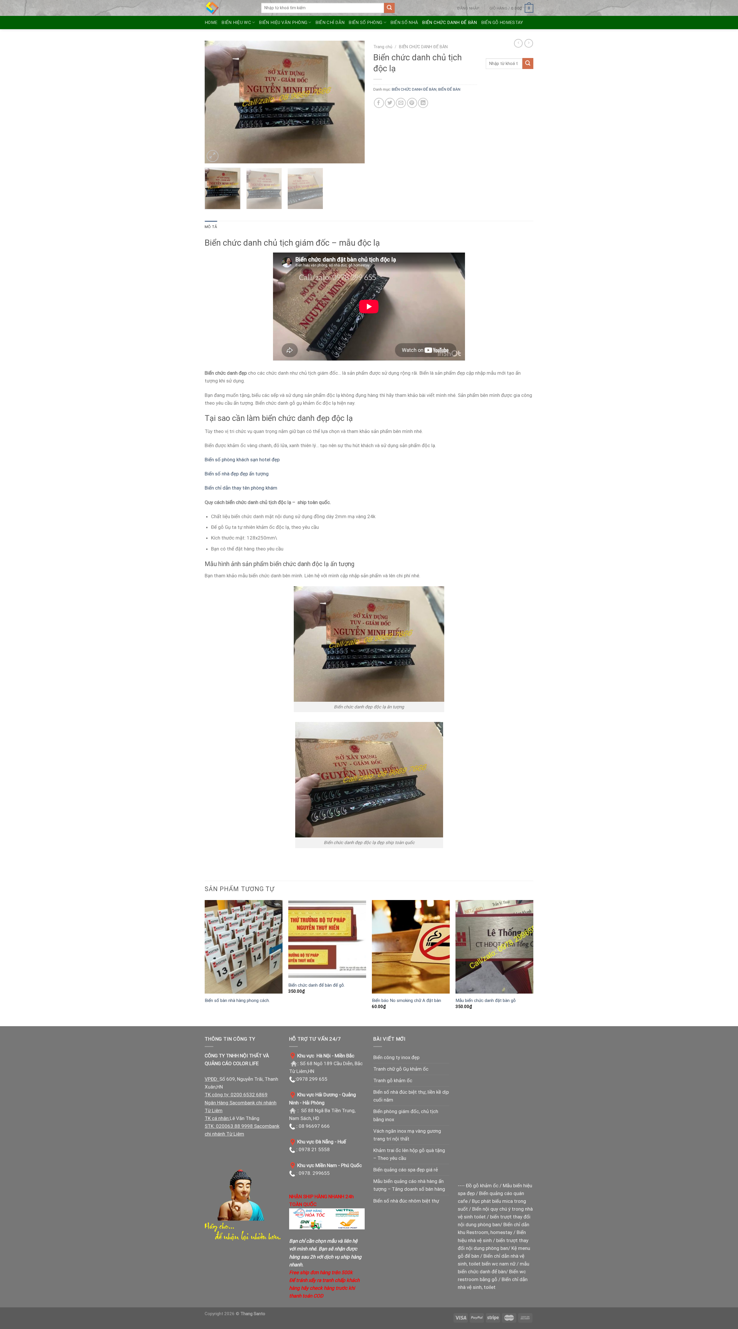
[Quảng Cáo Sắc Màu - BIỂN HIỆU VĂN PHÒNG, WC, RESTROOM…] (229, 8)
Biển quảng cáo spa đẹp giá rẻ (405, 1170)
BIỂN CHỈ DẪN (330, 22)
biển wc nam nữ (498, 1264)
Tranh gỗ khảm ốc (392, 1080)
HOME (211, 22)
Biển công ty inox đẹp (396, 1057)
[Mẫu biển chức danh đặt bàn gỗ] (494, 947)
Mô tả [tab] (211, 226)
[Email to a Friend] (401, 103)
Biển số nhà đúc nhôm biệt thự (406, 1201)
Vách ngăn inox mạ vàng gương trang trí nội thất (407, 1135)
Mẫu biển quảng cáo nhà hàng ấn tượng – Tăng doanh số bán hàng (409, 1185)
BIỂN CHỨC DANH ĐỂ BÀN (449, 22)
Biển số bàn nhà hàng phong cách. (237, 1000)
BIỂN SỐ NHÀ (404, 22)
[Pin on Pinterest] (412, 103)
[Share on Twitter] (390, 103)
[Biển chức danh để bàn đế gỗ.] (327, 939)
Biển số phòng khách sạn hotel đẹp (242, 459)
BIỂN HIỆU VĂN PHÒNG (283, 22)
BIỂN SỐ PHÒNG (365, 22)
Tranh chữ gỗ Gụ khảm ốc (400, 1069)
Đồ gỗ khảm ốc (482, 1185)
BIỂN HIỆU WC (236, 22)
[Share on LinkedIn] (423, 103)
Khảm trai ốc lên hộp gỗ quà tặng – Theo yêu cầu (409, 1154)
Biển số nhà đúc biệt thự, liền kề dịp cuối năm (411, 1096)
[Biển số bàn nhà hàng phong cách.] (244, 947)
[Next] (354, 102)
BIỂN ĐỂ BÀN (449, 89)
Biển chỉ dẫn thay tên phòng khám (241, 488)
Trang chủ (382, 46)
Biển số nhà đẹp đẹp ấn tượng (237, 474)
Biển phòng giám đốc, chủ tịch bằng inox (405, 1115)
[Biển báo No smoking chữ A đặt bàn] (411, 947)
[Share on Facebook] (379, 103)
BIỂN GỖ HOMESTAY (502, 22)
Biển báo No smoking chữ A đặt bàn (406, 1000)
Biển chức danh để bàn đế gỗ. (316, 985)
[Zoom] (213, 156)
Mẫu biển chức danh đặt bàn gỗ (485, 1000)
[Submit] (389, 8)
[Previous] (215, 102)
